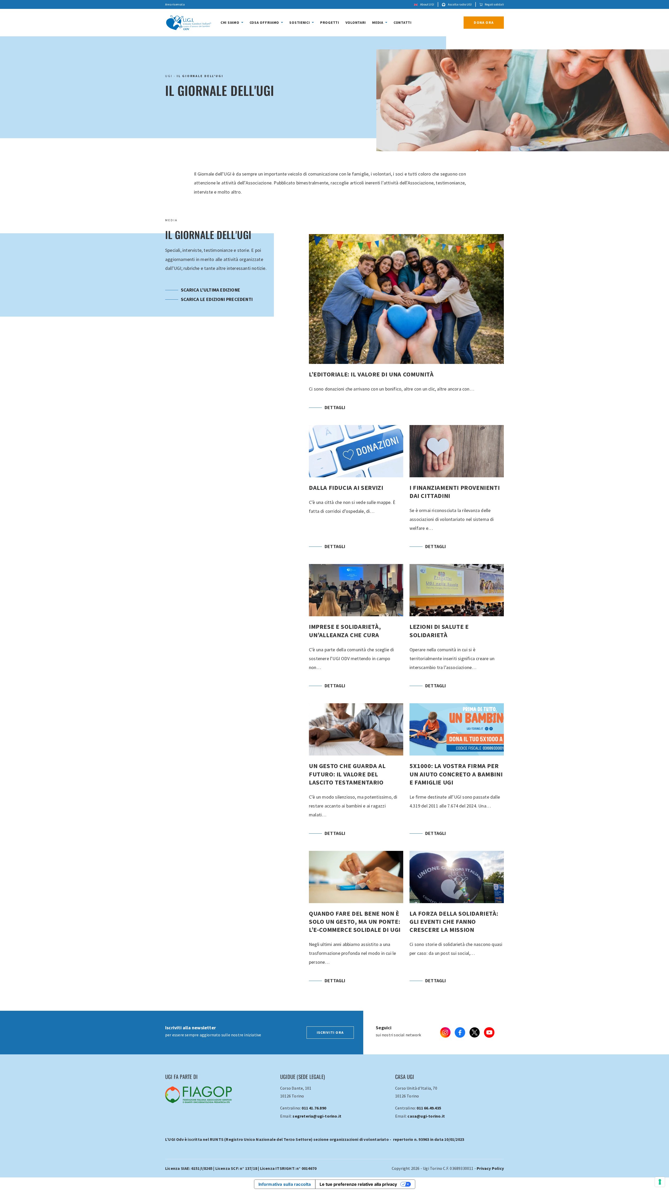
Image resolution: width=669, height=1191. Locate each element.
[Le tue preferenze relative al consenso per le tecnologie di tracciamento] (660, 1182)
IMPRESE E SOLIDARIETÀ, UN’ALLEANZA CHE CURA (356, 630)
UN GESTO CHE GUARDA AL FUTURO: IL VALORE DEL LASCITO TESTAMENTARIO (356, 773)
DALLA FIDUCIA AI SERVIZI (356, 491)
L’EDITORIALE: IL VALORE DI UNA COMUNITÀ (406, 326)
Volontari (355, 22)
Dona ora (484, 22)
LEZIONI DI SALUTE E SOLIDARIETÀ (456, 630)
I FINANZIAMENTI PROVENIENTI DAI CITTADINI (456, 491)
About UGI (427, 4)
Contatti (403, 22)
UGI (168, 76)
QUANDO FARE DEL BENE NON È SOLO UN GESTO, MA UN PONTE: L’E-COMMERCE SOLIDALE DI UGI (356, 921)
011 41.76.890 (314, 1108)
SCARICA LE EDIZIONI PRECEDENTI (217, 299)
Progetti (329, 22)
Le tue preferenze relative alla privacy (358, 1184)
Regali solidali (494, 4)
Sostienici (300, 22)
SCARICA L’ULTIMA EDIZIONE (210, 290)
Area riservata (175, 4)
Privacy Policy (490, 1168)
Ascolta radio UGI (459, 4)
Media (378, 22)
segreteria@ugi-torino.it (316, 1116)
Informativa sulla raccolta (284, 1184)
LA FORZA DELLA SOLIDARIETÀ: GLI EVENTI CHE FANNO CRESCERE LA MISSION (456, 921)
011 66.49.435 (429, 1108)
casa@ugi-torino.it (426, 1116)
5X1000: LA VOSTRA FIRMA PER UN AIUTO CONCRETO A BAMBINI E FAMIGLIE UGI (456, 773)
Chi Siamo (230, 22)
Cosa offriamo (265, 22)
